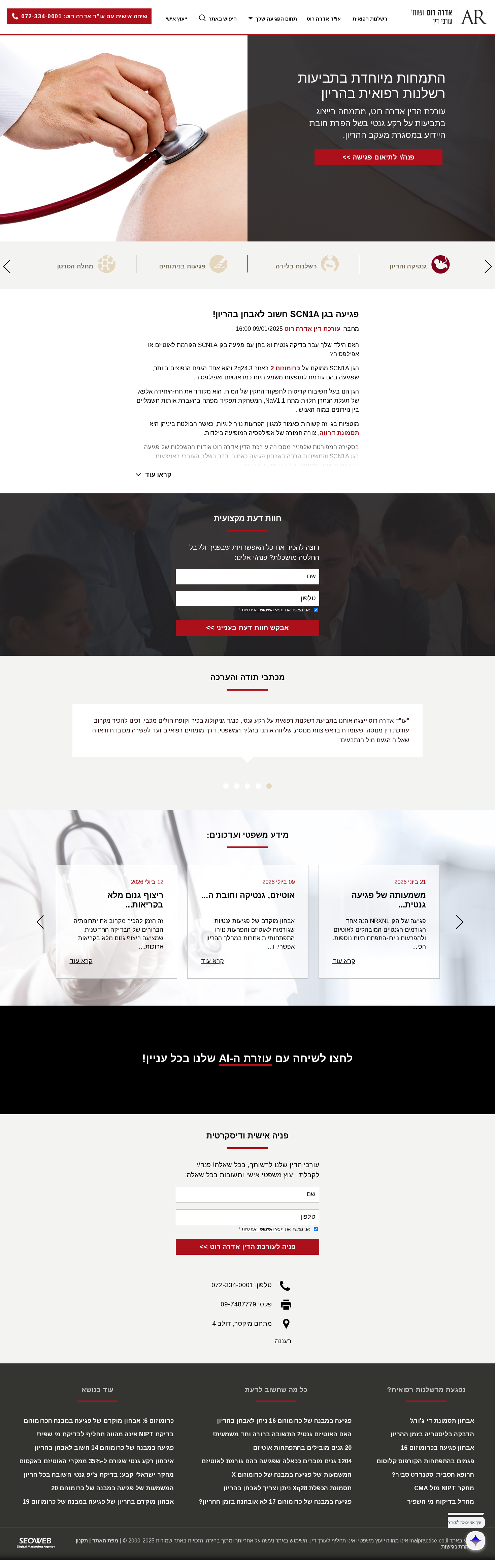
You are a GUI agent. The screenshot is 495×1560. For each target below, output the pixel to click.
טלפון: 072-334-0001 (241, 1285)
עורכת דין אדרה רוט (312, 328)
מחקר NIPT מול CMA (444, 1488)
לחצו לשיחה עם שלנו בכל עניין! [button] (247, 1058)
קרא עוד (343, 960)
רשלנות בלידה (296, 266)
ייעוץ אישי (176, 19)
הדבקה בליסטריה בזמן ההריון (432, 1434)
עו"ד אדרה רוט (324, 19)
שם (311, 576)
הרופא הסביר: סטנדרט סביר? (433, 1474)
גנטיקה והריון (408, 266)
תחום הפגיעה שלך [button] (275, 19)
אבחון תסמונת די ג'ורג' (441, 1420)
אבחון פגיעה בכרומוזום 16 (437, 1447)
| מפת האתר (106, 1540)
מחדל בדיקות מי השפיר (440, 1501)
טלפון (308, 598)
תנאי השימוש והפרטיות (263, 609)
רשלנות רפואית (370, 19)
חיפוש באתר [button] (222, 19)
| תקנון (83, 1540)
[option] (414, 264)
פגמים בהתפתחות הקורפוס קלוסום (425, 1461)
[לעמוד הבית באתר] (441, 17)
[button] (76, 17)
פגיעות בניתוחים (182, 266)
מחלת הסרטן (75, 266)
